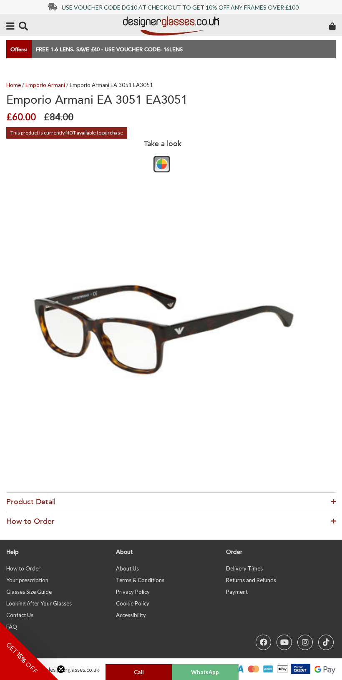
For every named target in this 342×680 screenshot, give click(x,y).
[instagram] (305, 642)
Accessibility (131, 615)
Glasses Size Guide (29, 591)
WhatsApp (205, 672)
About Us (127, 568)
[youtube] (284, 642)
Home (13, 85)
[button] (29, 651)
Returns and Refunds (251, 580)
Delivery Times (244, 568)
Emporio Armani (45, 85)
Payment (237, 591)
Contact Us (19, 615)
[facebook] (263, 642)
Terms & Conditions (140, 580)
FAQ (11, 626)
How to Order (23, 568)
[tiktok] (326, 642)
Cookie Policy (132, 603)
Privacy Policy (133, 591)
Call (139, 672)
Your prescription (27, 580)
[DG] (171, 26)
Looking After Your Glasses (39, 603)
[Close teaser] (61, 669)
